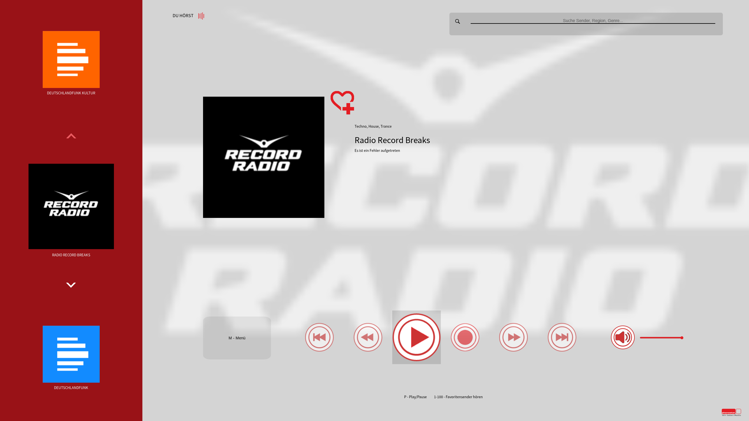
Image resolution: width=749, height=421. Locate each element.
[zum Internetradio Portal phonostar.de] (731, 415)
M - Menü (237, 338)
